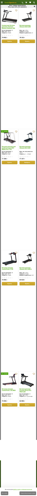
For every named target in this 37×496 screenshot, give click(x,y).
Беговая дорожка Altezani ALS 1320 (25, 147)
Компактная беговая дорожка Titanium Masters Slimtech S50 (8, 27)
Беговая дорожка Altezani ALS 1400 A (25, 268)
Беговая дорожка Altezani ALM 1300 (25, 26)
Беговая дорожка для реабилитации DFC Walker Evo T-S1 (9, 148)
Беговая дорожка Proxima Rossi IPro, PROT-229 (25, 390)
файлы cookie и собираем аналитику (22, 489)
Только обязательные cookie (27, 493)
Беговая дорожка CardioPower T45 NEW (9, 389)
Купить (9, 41)
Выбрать (27, 162)
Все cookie (4, 493)
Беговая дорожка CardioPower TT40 (7, 268)
